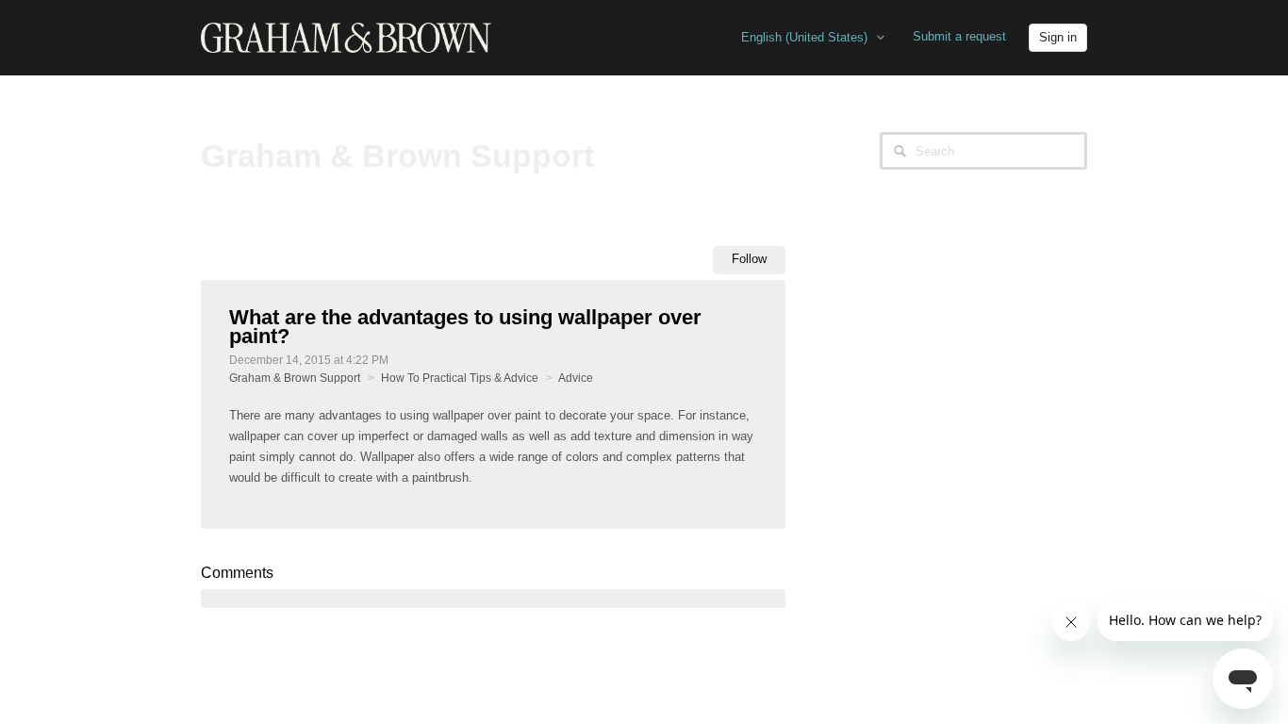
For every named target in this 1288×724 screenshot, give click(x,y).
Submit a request (959, 36)
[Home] (346, 37)
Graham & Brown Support (294, 378)
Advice (575, 378)
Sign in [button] (1058, 37)
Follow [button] (749, 259)
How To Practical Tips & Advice (459, 378)
